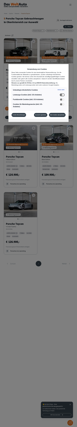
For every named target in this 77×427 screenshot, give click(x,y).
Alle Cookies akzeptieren (57, 114)
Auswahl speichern (40, 114)
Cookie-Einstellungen (19, 114)
